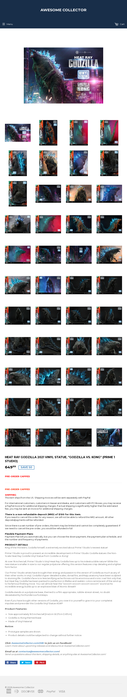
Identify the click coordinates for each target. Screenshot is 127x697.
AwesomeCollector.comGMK (27, 643)
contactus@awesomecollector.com (38, 651)
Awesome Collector (63, 10)
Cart (122, 24)
